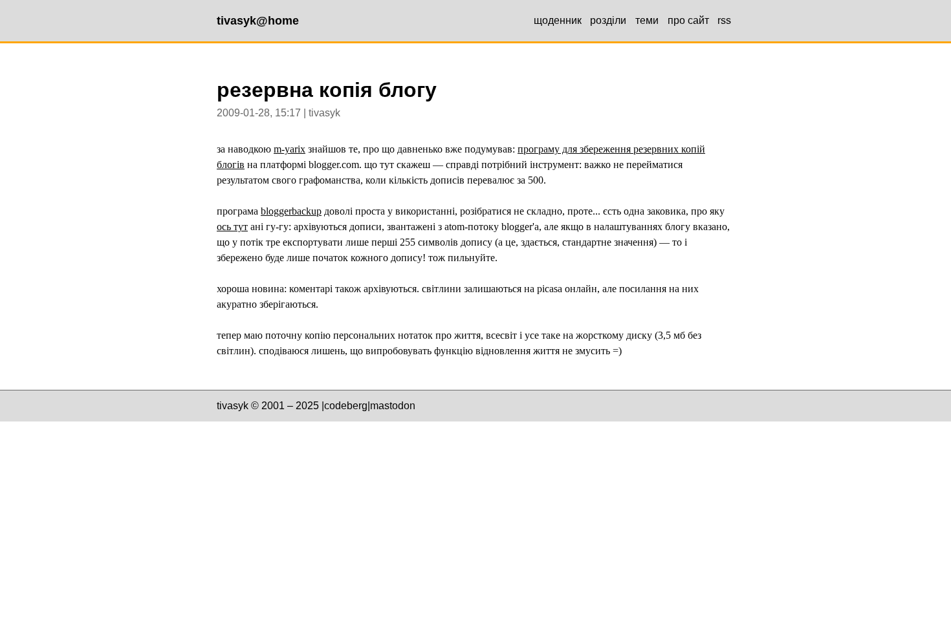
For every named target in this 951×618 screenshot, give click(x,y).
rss (724, 20)
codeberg (345, 405)
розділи (608, 20)
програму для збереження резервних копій (611, 149)
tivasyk (232, 405)
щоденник (558, 20)
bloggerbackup (291, 211)
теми (647, 20)
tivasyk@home (258, 20)
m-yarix (289, 149)
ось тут (232, 226)
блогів (231, 164)
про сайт (688, 20)
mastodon (392, 405)
